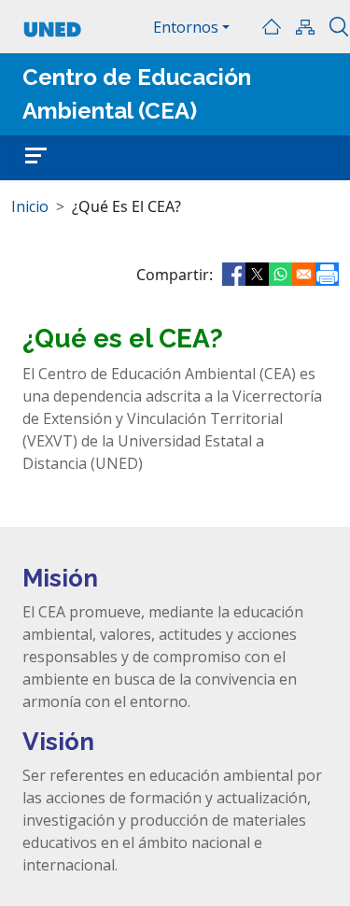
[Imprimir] (327, 274)
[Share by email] (303, 274)
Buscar (338, 27)
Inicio (271, 27)
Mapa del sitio (305, 27)
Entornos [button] (185, 27)
